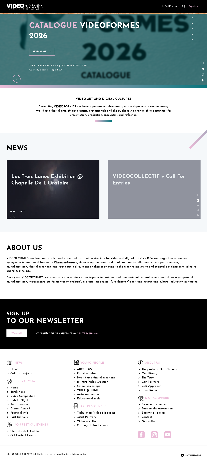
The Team (148, 377)
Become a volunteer (155, 404)
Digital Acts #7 (20, 408)
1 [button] (197, 192)
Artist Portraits (86, 417)
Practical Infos (86, 373)
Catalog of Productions (92, 425)
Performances (19, 404)
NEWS (14, 369)
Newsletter (148, 421)
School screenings (88, 386)
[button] (13, 212)
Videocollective (87, 421)
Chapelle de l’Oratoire (25, 431)
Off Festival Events (23, 435)
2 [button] (197, 197)
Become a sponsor (153, 412)
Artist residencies (88, 394)
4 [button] (197, 207)
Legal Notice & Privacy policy (71, 454)
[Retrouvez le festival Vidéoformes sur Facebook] (141, 434)
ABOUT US (84, 369)
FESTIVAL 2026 (24, 381)
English (192, 6)
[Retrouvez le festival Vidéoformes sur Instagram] (154, 434)
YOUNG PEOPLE (92, 362)
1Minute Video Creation (92, 381)
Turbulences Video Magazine (96, 412)
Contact (147, 417)
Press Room (149, 390)
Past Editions (19, 417)
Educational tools (88, 398)
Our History (149, 373)
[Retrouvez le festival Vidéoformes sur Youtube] (167, 434)
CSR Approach (151, 386)
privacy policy (88, 333)
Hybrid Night (19, 400)
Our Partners (150, 381)
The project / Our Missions (159, 369)
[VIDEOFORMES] (24, 6)
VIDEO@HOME (88, 390)
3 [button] (197, 202)
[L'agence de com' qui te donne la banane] (190, 455)
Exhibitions (17, 391)
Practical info (19, 412)
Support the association (157, 408)
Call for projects (21, 373)
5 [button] (197, 212)
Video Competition (22, 396)
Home (166, 6)
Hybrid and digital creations (96, 377)
